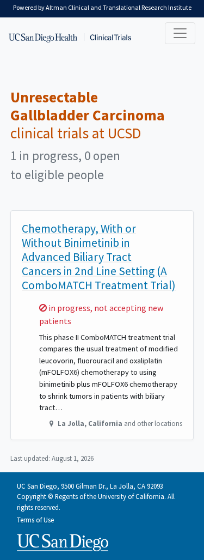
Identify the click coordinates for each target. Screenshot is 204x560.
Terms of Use (35, 519)
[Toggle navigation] (180, 33)
